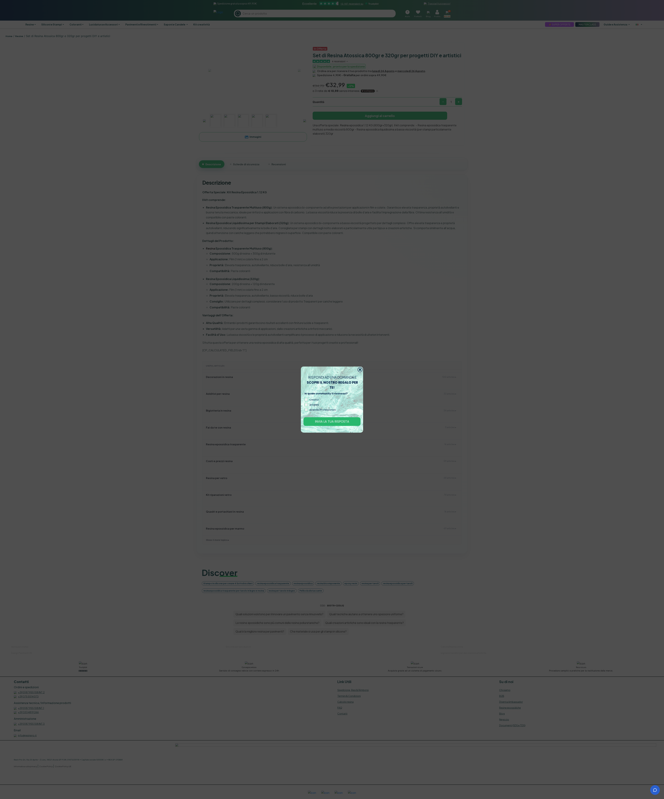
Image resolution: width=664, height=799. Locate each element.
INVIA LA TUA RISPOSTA (332, 421)
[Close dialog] (360, 369)
